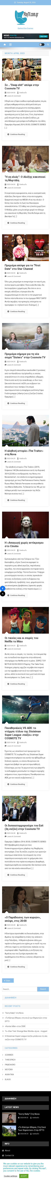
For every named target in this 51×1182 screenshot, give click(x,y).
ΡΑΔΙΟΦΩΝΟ (10, 1065)
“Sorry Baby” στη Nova (14, 1013)
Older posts (10, 981)
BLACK (8, 1079)
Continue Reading (17, 134)
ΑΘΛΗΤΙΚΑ (9, 1074)
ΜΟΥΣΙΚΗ (9, 1069)
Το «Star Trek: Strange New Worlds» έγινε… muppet (26, 1031)
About (7, 1150)
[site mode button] (41, 44)
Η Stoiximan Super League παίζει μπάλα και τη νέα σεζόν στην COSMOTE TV (26, 1038)
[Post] (2, 593)
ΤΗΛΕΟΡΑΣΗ (10, 1060)
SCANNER (9, 1055)
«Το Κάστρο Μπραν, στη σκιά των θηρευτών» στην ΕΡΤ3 (26, 1019)
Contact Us (9, 1155)
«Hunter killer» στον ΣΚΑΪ (15, 1026)
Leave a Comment (14, 96)
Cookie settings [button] (10, 1176)
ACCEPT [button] (24, 1176)
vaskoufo (23, 93)
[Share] (2, 588)
